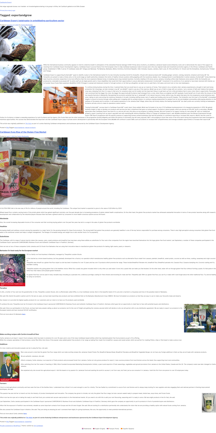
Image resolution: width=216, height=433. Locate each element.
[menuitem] (86, 428)
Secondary (8, 10)
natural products (30, 127)
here (23, 314)
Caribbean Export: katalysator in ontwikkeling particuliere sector (32, 20)
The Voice (28, 123)
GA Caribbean (38, 426)
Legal (13, 10)
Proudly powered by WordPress (10, 426)
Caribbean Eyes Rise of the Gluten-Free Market (23, 132)
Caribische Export (6, 2)
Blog (7, 127)
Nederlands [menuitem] (87, 428)
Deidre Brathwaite (27, 25)
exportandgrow (19, 127)
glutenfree (28, 421)
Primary (2, 10)
